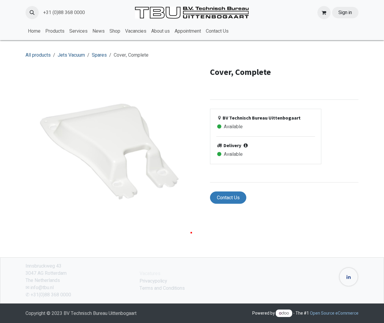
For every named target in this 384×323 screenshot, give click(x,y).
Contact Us (228, 197)
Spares (99, 55)
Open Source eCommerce (334, 313)
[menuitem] (34, 31)
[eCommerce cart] (324, 12)
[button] (32, 12)
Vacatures (150, 273)
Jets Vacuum (71, 55)
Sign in (345, 12)
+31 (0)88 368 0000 (64, 12)
